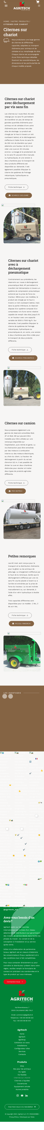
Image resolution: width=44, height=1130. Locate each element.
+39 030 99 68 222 (26, 1018)
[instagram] (18, 1095)
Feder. (33, 1117)
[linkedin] (26, 1095)
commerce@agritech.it (24, 1015)
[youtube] (22, 1095)
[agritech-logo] (22, 3)
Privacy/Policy (14, 1117)
